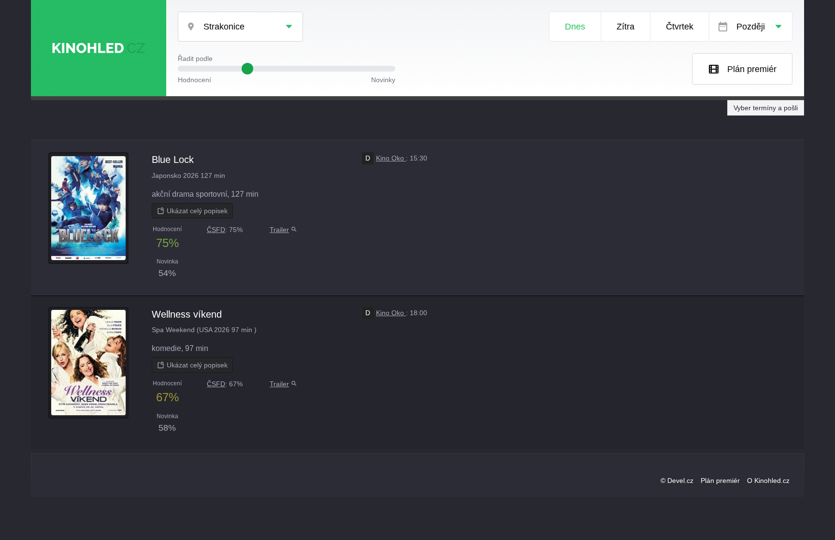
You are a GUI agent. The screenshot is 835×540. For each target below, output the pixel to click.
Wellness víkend (187, 314)
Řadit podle (195, 58)
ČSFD (216, 230)
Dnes (575, 26)
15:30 (418, 158)
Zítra (625, 26)
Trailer (279, 230)
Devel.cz (680, 480)
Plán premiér (752, 69)
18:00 (418, 313)
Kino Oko (385, 158)
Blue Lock (173, 159)
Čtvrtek (679, 26)
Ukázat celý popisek (197, 211)
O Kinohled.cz (768, 480)
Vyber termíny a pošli (766, 108)
